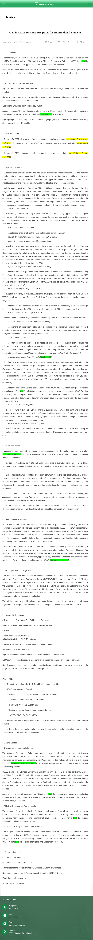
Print (50, 42)
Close (82, 42)
